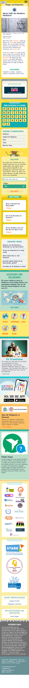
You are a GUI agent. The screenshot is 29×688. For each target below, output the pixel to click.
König (17, 73)
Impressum (5, 659)
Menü (25, 2)
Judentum (14, 10)
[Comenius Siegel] (14, 566)
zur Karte (14, 307)
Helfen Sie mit (6, 663)
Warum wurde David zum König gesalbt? (13, 204)
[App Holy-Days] (14, 390)
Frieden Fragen (7, 457)
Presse (4, 661)
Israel (4, 142)
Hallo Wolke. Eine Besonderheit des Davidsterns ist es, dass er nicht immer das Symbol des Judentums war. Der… (8, 220)
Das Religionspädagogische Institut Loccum (13, 646)
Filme (14, 334)
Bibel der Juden (7, 145)
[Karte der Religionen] (14, 298)
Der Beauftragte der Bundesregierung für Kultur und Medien (14, 633)
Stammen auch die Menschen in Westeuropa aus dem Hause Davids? (13, 246)
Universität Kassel (7, 635)
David (11, 42)
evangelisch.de (6, 668)
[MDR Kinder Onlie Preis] (14, 583)
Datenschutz (13, 659)
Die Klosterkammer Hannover (17, 642)
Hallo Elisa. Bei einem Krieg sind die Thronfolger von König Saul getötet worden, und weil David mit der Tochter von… (8, 208)
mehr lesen (6, 374)
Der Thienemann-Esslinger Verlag (12, 645)
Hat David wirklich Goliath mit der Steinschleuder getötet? (13, 262)
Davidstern (16, 41)
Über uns (21, 659)
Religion (6, 183)
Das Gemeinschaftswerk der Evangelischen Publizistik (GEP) (11, 628)
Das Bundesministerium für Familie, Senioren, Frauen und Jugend (14, 630)
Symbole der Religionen (10, 137)
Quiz (23, 322)
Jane (9, 38)
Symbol (13, 72)
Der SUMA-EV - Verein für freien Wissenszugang (13, 652)
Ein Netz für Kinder (8, 644)
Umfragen (14, 322)
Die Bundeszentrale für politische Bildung (12, 639)
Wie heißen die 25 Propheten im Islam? (14, 266)
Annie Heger (14, 616)
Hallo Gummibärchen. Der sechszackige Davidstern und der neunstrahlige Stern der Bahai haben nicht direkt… (8, 232)
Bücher (5, 334)
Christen (15, 49)
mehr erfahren (7, 427)
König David (12, 73)
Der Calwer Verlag (20, 644)
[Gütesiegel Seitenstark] (14, 549)
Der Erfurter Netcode (19, 654)
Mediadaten (10, 661)
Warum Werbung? (14, 84)
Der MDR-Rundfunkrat (14, 650)
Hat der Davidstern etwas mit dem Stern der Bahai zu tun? (14, 228)
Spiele (5, 322)
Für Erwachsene (20, 661)
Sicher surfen (16, 663)
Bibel (20, 46)
